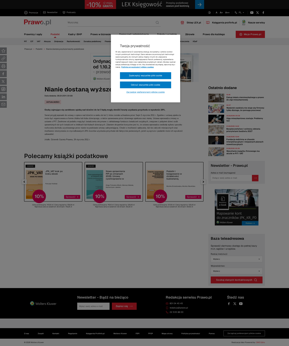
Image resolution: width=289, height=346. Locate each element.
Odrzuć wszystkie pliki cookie (145, 84)
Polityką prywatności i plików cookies (137, 67)
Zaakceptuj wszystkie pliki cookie (145, 75)
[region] (145, 69)
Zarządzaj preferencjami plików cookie (145, 92)
